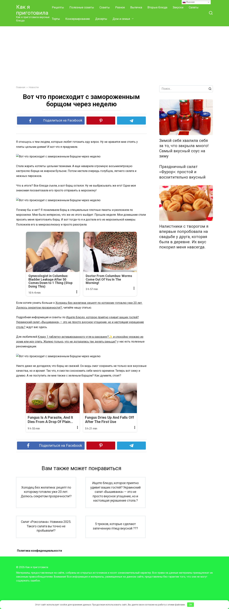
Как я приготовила (32, 10)
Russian (190, 2)
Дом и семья (121, 19)
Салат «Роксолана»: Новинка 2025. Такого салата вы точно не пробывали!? (46, 526)
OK (190, 604)
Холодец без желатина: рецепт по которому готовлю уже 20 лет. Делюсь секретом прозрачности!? (46, 492)
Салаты (194, 7)
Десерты (101, 19)
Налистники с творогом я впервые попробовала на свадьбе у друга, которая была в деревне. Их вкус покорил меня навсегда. (183, 236)
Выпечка (136, 7)
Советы (104, 7)
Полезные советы (81, 7)
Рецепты (58, 7)
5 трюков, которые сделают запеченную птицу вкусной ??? (115, 526)
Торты (56, 19)
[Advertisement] (114, 53)
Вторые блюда (157, 7)
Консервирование (77, 19)
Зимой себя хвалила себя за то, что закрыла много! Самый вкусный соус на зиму (184, 148)
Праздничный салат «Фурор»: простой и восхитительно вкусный (182, 171)
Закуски (178, 7)
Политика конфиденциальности (39, 550)
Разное (120, 7)
